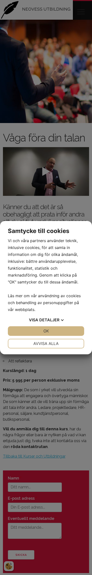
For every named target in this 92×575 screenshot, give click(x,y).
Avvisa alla (46, 343)
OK (46, 330)
